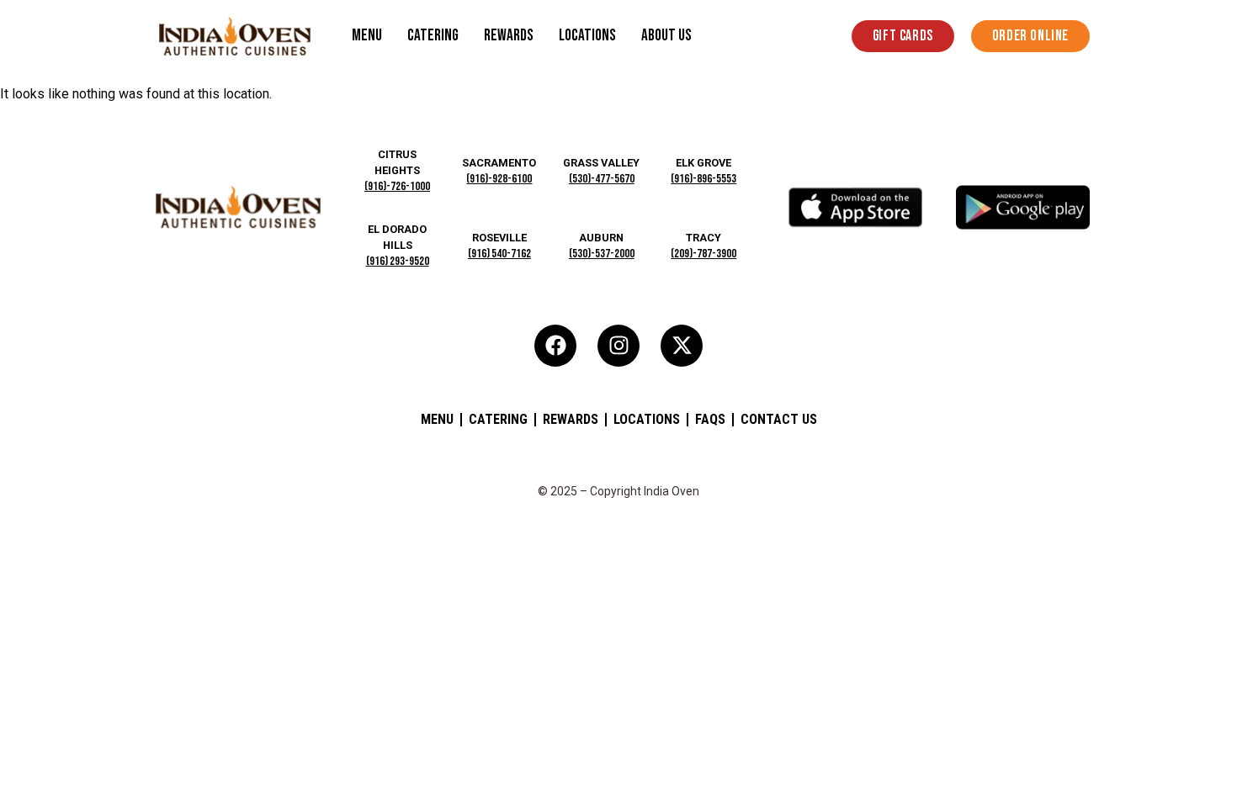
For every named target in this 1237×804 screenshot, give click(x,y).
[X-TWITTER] (682, 346)
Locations (587, 35)
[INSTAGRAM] (618, 346)
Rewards (509, 35)
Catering (433, 35)
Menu (367, 35)
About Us (666, 35)
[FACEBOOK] (555, 346)
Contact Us (779, 419)
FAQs (710, 419)
